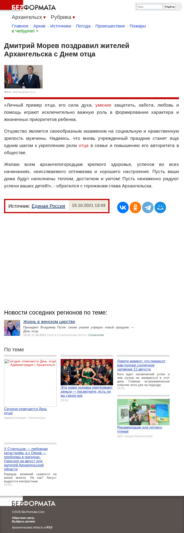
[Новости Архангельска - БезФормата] (29, 6)
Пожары (138, 26)
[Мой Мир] (160, 207)
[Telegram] (148, 207)
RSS (49, 527)
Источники (60, 26)
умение (103, 105)
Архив (39, 26)
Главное (20, 26)
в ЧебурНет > (25, 31)
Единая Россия (48, 206)
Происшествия (110, 26)
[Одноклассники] (135, 207)
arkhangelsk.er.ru (24, 92)
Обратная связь (23, 518)
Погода (83, 26)
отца (84, 145)
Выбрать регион (23, 521)
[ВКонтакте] (123, 207)
